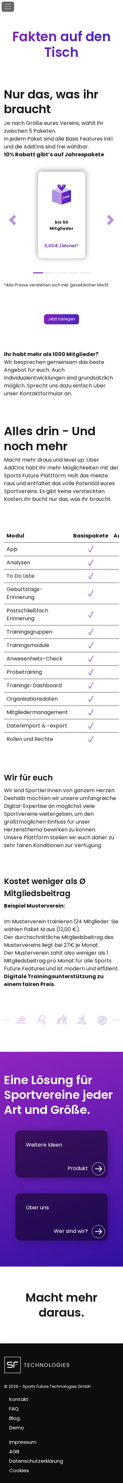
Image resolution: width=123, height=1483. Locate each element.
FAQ (14, 1408)
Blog (14, 1418)
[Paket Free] (38, 273)
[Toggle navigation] (8, 7)
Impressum (22, 1442)
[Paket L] (73, 273)
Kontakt (19, 1399)
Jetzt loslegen (61, 319)
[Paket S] (50, 273)
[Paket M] (62, 273)
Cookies (19, 1470)
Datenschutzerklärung (36, 1460)
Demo (16, 1427)
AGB (14, 1451)
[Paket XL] (85, 273)
